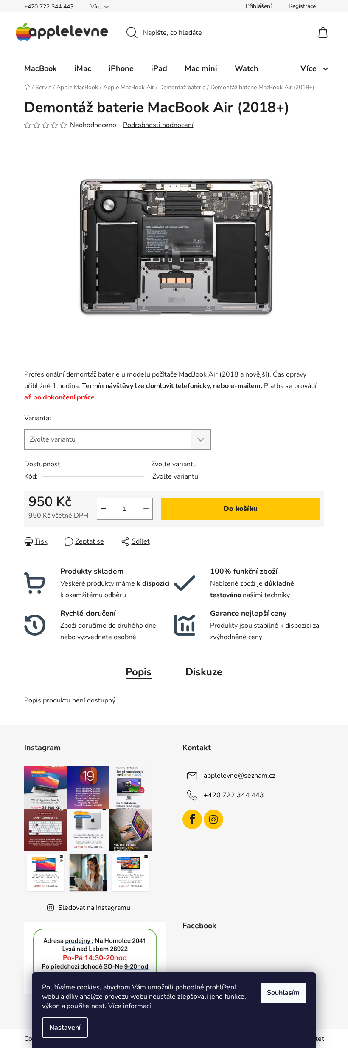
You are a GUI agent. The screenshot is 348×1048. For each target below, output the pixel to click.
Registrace (302, 6)
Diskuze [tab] (203, 672)
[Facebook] (192, 819)
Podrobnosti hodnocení (158, 125)
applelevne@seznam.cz (239, 775)
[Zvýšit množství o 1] (146, 508)
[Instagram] (213, 819)
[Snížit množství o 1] (103, 508)
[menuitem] (40, 68)
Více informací (129, 1006)
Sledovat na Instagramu (94, 907)
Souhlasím (283, 992)
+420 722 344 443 (48, 7)
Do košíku (241, 508)
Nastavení (65, 1027)
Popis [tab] (139, 672)
